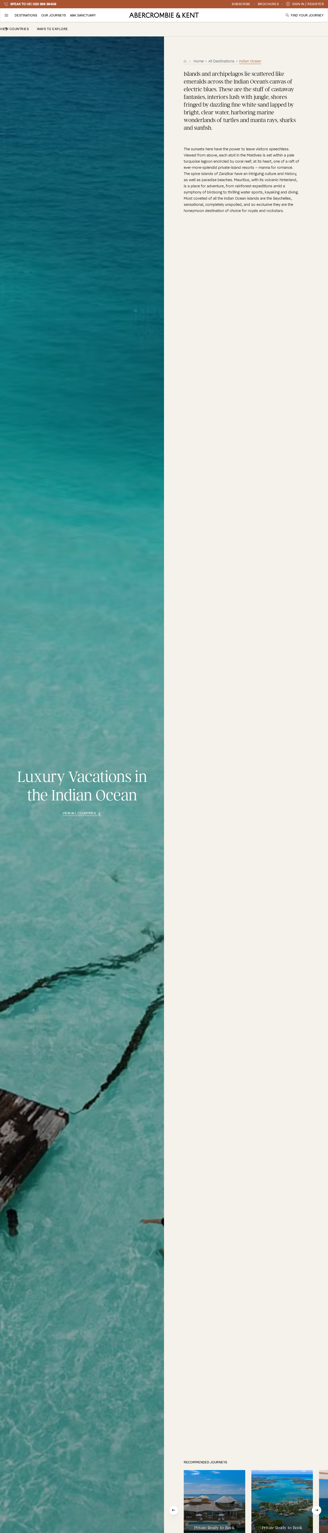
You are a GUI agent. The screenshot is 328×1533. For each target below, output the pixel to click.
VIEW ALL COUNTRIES (79, 813)
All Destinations (221, 61)
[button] (6, 15)
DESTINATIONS (26, 15)
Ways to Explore (52, 29)
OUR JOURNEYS (53, 15)
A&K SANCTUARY (83, 15)
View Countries (14, 29)
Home (198, 61)
